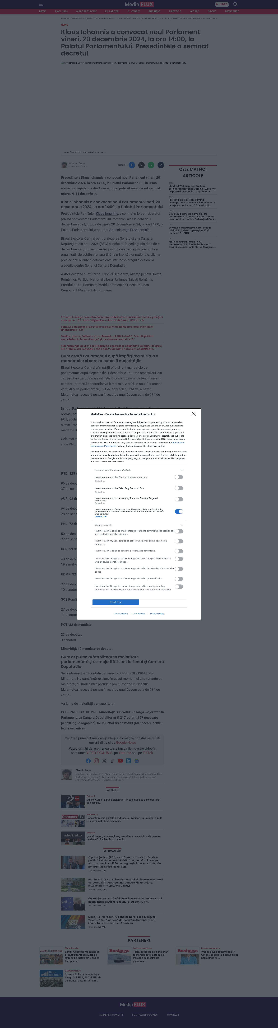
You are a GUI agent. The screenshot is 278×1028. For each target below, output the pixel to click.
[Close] (195, 415)
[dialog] (139, 514)
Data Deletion (121, 613)
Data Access (139, 613)
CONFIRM (116, 602)
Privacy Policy (157, 613)
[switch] (179, 477)
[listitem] (139, 470)
